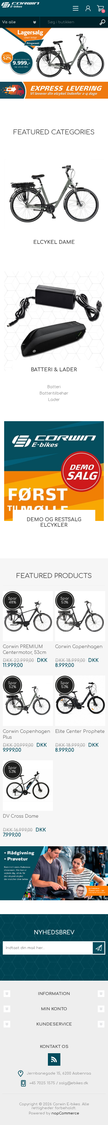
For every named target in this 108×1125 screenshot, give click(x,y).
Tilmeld (98, 948)
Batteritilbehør (53, 393)
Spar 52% (12, 685)
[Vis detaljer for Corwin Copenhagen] (80, 616)
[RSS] (54, 1059)
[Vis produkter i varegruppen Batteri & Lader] (54, 321)
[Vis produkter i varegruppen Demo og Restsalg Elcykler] (54, 471)
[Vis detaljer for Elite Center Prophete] (80, 701)
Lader (54, 400)
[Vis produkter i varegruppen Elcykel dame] (54, 194)
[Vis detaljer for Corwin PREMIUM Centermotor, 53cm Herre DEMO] (28, 616)
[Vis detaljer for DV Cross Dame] (28, 785)
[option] (54, 55)
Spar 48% (12, 600)
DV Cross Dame (20, 816)
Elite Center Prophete (80, 731)
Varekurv (100, 8)
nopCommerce (65, 1113)
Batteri (54, 387)
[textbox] (68, 22)
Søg (102, 22)
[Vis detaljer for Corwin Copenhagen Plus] (28, 701)
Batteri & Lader (54, 369)
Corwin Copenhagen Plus (26, 734)
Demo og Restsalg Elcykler (54, 522)
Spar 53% (64, 600)
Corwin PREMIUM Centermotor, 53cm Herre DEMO (24, 652)
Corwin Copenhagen (78, 646)
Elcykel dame (54, 242)
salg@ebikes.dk (73, 1083)
